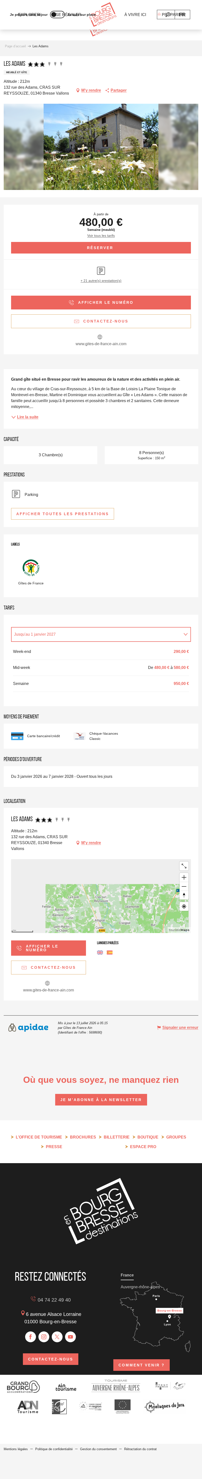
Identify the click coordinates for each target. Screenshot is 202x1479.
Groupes (176, 1137)
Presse (54, 1147)
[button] (168, 14)
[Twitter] (57, 1336)
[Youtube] (70, 1336)
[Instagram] (43, 1336)
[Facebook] (30, 1336)
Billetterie (117, 1137)
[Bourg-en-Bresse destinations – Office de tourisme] (101, 1243)
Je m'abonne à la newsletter (101, 1100)
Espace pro (143, 1147)
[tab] (96, 634)
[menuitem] (103, 15)
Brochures (83, 1137)
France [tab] (127, 1275)
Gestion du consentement (98, 1449)
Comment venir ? (141, 1365)
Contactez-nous (50, 1359)
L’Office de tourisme (39, 1137)
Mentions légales (16, 1449)
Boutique (147, 1137)
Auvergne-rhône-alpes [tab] (140, 1287)
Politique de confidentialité (54, 1449)
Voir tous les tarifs (101, 236)
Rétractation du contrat (140, 1449)
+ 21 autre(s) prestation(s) (101, 281)
